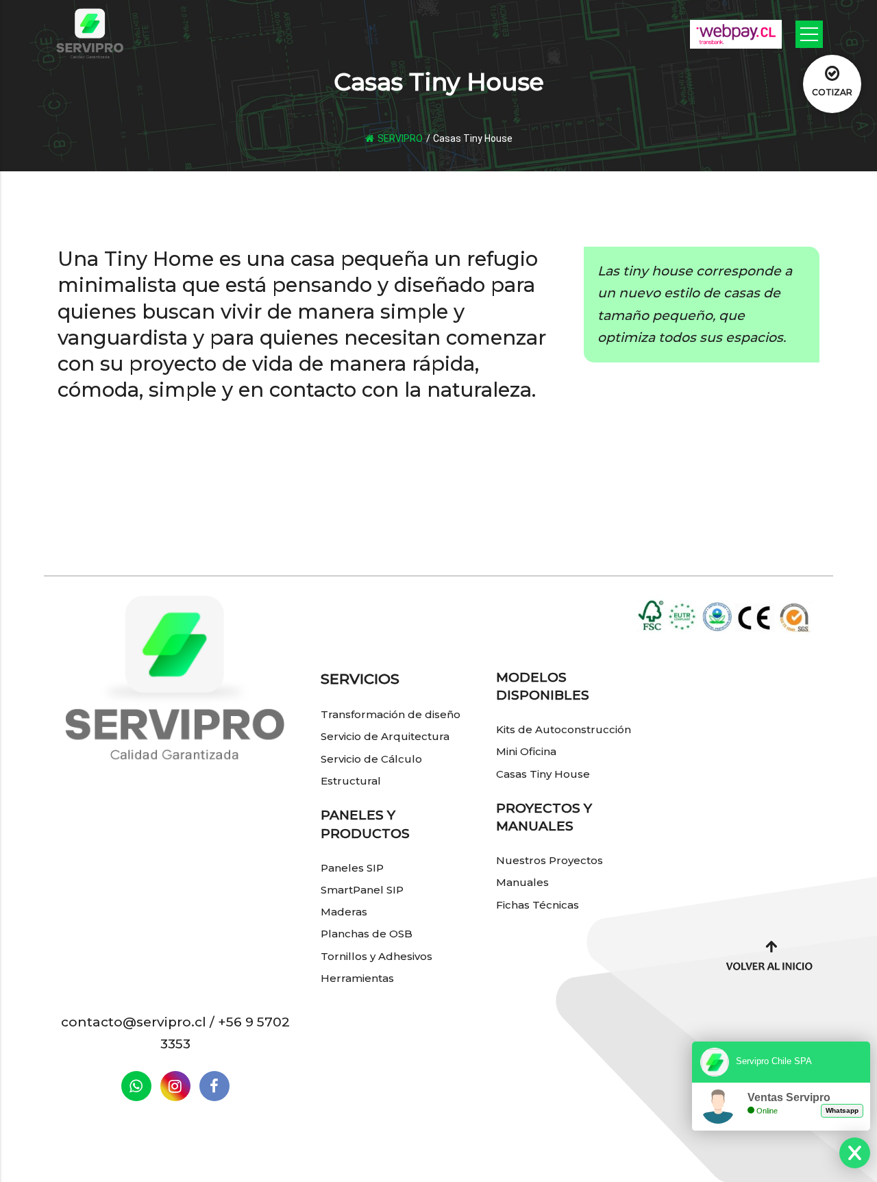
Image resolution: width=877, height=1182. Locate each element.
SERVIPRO (400, 138)
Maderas (344, 911)
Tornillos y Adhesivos (376, 956)
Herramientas (357, 978)
